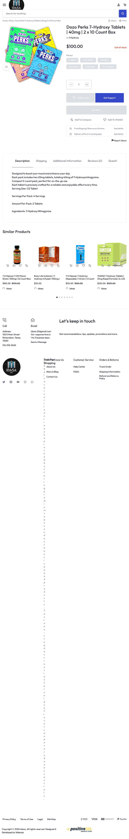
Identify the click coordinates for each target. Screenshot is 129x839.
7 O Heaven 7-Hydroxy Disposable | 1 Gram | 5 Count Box (80, 279)
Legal (40, 819)
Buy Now (96, 110)
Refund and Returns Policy (109, 377)
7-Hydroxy (74, 37)
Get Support (109, 97)
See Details (118, 128)
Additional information (67, 161)
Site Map (51, 819)
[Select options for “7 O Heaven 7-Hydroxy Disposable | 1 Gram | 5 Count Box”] (71, 265)
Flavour (69, 55)
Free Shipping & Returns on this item (89, 128)
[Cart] (124, 4)
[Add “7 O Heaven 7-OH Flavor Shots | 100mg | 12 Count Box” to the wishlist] (20, 265)
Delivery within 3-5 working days (88, 134)
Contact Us (51, 376)
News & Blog (52, 371)
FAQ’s (76, 371)
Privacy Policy (9, 819)
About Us (50, 366)
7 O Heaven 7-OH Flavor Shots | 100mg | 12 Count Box (17, 277)
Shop (11, 20)
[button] (72, 60)
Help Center (79, 366)
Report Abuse (120, 140)
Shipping (41, 161)
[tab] (22, 160)
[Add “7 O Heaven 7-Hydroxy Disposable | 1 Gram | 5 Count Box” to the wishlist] (83, 265)
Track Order (105, 366)
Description (22, 161)
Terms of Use (26, 819)
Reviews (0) (95, 161)
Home (5, 20)
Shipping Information (109, 371)
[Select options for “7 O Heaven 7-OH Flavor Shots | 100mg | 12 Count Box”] (7, 265)
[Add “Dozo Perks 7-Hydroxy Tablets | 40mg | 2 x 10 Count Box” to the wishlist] (113, 119)
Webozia (19, 832)
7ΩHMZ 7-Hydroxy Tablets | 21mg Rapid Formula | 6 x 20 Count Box (111, 279)
